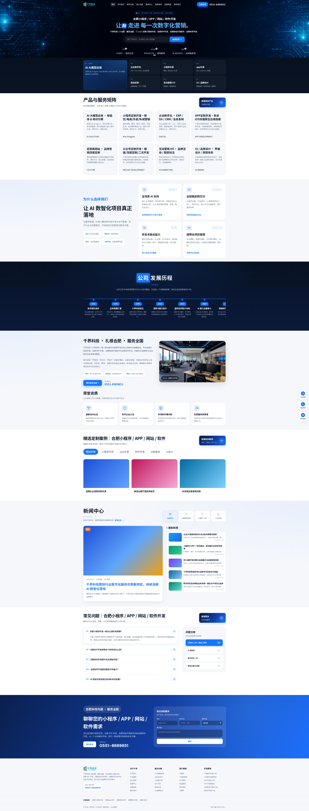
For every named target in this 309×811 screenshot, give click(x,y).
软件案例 (182, 787)
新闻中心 (133, 784)
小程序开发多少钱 (210, 773)
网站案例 (182, 784)
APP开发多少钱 (209, 780)
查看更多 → (119, 520)
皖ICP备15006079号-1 (218, 807)
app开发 (124, 451)
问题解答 (168, 4)
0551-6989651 (218, 4)
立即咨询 (202, 4)
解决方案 (130, 4)
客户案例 (133, 780)
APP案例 (182, 780)
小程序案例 (183, 777)
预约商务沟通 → (92, 383)
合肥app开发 (109, 800)
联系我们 (177, 4)
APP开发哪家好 (209, 784)
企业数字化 (159, 777)
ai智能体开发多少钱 (211, 787)
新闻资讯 (158, 4)
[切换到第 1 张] (154, 55)
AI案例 (181, 773)
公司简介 (133, 773)
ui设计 (169, 451)
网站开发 (90, 451)
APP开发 (158, 784)
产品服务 (133, 777)
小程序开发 (108, 451)
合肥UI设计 (143, 800)
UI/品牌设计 (159, 790)
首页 (113, 4)
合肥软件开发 (132, 800)
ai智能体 (155, 451)
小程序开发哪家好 (210, 777)
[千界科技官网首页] (89, 4)
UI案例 (181, 790)
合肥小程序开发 (97, 800)
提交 (190, 741)
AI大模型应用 (159, 773)
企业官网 (114, 807)
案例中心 (149, 4)
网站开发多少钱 (209, 790)
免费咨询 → (177, 39)
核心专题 (139, 4)
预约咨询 (89, 744)
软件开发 (140, 451)
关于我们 (120, 4)
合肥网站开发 (121, 800)
